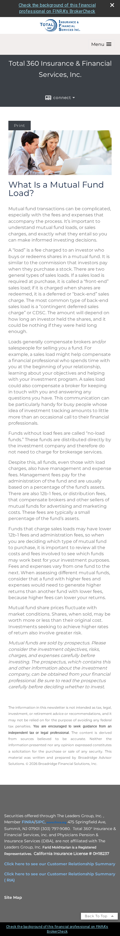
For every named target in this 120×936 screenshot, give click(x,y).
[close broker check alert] (112, 5)
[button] (101, 44)
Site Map (13, 897)
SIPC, (40, 821)
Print (19, 125)
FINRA (28, 821)
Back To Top (97, 916)
